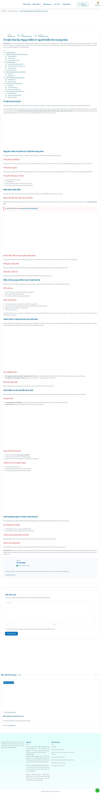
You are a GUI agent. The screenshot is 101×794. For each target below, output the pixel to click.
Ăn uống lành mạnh (12, 93)
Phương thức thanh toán (58, 766)
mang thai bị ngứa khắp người (29, 208)
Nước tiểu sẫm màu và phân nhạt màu (16, 66)
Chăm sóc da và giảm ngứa (14, 89)
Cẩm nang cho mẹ (43, 36)
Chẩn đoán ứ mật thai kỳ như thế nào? (15, 78)
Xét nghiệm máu (11, 80)
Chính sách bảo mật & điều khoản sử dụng (62, 760)
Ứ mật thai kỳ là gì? (10, 53)
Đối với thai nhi (11, 76)
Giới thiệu (27, 4)
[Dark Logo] (9, 4)
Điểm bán (66, 4)
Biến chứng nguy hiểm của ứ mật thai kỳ (16, 72)
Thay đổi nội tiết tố (12, 56)
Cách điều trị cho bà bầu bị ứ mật (14, 84)
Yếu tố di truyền (11, 58)
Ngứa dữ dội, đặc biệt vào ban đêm (15, 64)
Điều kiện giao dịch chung (58, 763)
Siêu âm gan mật (12, 82)
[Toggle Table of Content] (4, 51)
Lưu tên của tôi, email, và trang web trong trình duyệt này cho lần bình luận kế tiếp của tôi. (31, 629)
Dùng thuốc (10, 85)
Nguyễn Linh (11, 36)
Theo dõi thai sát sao (12, 87)
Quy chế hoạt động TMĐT (58, 757)
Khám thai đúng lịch (12, 97)
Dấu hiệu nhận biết (10, 62)
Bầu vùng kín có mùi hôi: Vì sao (13, 716)
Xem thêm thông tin (10, 575)
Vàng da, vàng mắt (12, 68)
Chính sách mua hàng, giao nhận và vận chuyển (63, 753)
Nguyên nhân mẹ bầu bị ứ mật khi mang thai (17, 54)
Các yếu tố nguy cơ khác (13, 60)
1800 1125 (84, 5)
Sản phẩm (36, 4)
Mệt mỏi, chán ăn (12, 70)
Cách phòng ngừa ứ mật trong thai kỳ (15, 91)
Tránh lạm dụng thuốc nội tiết (14, 95)
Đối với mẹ (10, 74)
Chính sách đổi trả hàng (57, 750)
